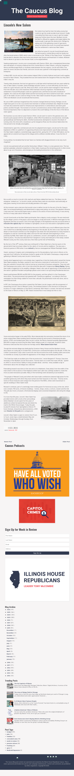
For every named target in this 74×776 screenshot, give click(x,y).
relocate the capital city (12, 223)
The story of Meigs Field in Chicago (26, 692)
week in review (12, 741)
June (8, 646)
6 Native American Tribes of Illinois (26, 710)
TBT (16, 430)
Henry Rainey (60, 266)
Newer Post (8, 442)
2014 (8, 673)
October (10, 635)
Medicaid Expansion (13, 750)
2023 (8, 617)
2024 (9, 615)
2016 (8, 668)
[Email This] (9, 428)
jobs (8, 734)
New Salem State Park (49, 344)
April (8, 651)
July (8, 643)
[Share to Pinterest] (17, 428)
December (10, 630)
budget (9, 732)
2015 (8, 670)
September (11, 638)
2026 (8, 609)
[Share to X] (13, 428)
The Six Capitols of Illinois (23, 683)
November (10, 633)
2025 (8, 612)
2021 (8, 623)
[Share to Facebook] (15, 428)
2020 (9, 625)
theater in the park (13, 411)
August (9, 641)
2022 (8, 620)
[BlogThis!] (11, 428)
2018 (8, 662)
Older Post (66, 442)
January (9, 659)
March (9, 654)
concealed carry (12, 739)
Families (9, 736)
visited (30, 248)
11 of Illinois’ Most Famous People (25, 701)
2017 (8, 665)
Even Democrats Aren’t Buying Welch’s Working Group (32, 719)
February (10, 656)
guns (8, 748)
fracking (9, 745)
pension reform (12, 743)
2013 (8, 676)
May (8, 649)
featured (11, 430)
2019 (8, 628)
